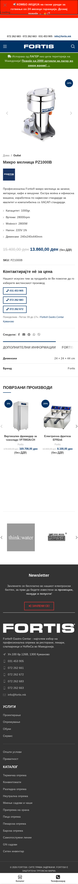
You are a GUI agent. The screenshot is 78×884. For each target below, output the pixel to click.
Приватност (10, 758)
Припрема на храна (16, 809)
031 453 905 (16, 290)
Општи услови (12, 751)
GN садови (10, 844)
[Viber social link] (39, 334)
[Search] (73, 46)
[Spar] (57, 537)
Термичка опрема (14, 775)
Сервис (8, 735)
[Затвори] (5, 5)
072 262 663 (16, 687)
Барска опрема (13, 830)
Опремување (11, 721)
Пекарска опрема (14, 823)
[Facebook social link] (18, 334)
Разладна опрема (14, 789)
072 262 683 (16, 300)
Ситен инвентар (13, 851)
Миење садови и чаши (17, 802)
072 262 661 (16, 667)
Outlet (17, 155)
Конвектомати (12, 782)
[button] (7, 113)
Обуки (7, 728)
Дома (6, 155)
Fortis (21, 444)
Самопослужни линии (17, 837)
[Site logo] (39, 46)
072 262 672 (16, 309)
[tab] (29, 347)
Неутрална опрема (15, 796)
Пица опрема (12, 816)
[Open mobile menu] (5, 46)
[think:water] (21, 537)
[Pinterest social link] (29, 334)
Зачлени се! (41, 605)
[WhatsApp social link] (34, 334)
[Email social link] (23, 334)
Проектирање (12, 715)
